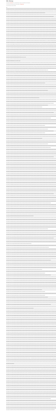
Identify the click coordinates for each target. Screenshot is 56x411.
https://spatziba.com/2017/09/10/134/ (10, 363)
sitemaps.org (22, 4)
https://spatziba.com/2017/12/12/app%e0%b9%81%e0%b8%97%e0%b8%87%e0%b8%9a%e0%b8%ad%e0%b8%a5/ (18, 243)
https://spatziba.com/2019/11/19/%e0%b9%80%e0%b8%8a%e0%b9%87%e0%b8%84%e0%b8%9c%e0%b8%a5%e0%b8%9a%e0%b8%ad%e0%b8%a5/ (22, 97)
